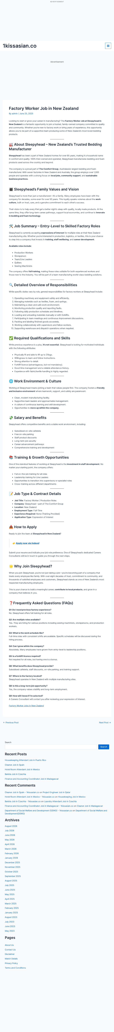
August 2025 (11, 880)
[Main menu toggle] (108, 46)
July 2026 (9, 830)
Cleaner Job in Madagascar (90, 806)
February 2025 (12, 908)
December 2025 (12, 862)
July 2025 (9, 885)
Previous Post (10, 723)
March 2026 (10, 849)
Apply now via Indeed (27, 543)
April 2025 (10, 899)
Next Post (105, 723)
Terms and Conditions (15, 968)
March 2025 (10, 903)
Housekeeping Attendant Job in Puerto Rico (25, 760)
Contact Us (10, 949)
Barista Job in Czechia (15, 774)
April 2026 (10, 844)
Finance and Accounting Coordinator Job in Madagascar (32, 779)
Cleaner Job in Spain (14, 765)
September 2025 (13, 876)
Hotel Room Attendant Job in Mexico (22, 769)
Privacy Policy (11, 963)
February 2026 (12, 853)
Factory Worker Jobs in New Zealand (26, 705)
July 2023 (9, 922)
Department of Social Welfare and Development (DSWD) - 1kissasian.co (38, 810)
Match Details (11, 958)
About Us (9, 945)
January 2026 (11, 858)
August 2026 (11, 826)
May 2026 (9, 839)
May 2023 (9, 931)
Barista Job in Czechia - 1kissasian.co (23, 801)
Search (8, 742)
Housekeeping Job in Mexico (72, 797)
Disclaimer (9, 954)
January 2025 (11, 912)
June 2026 (10, 835)
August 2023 (11, 917)
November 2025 (12, 867)
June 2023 (10, 926)
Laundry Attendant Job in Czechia (60, 801)
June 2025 (10, 890)
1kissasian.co (20, 46)
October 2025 (11, 871)
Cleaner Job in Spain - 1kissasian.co (22, 792)
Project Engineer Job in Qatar (56, 792)
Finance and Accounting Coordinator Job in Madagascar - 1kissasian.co (39, 806)
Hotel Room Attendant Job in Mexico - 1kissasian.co (29, 797)
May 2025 (9, 894)
